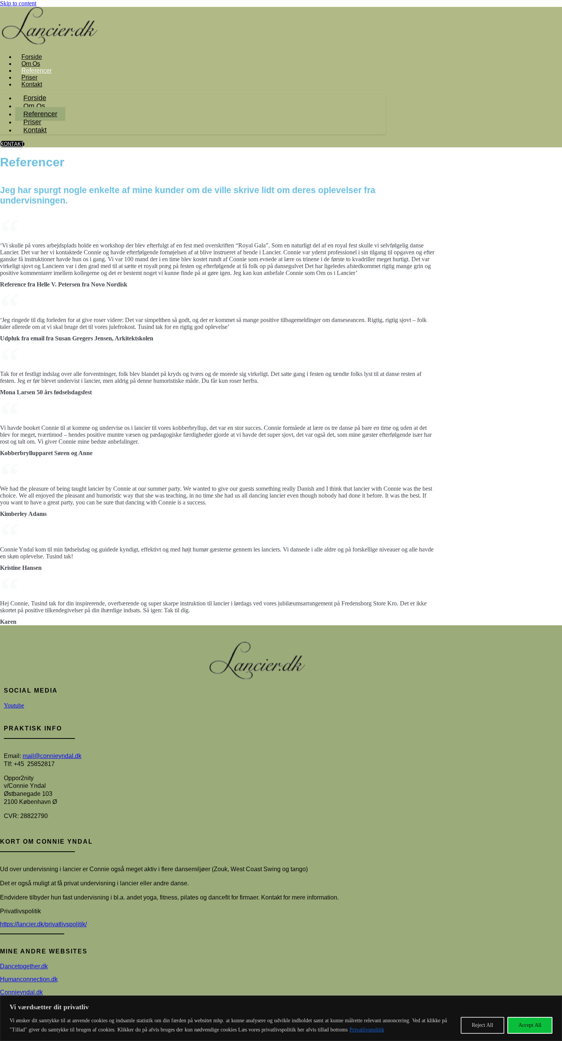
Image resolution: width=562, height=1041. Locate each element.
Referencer (36, 70)
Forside (31, 57)
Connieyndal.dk (21, 992)
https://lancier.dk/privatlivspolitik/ (43, 924)
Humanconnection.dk (29, 979)
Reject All (482, 1025)
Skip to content (18, 3)
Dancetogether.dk (24, 966)
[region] (281, 1018)
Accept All (529, 1025)
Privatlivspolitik (366, 1030)
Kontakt (31, 84)
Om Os (30, 63)
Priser (29, 77)
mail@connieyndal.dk (52, 756)
